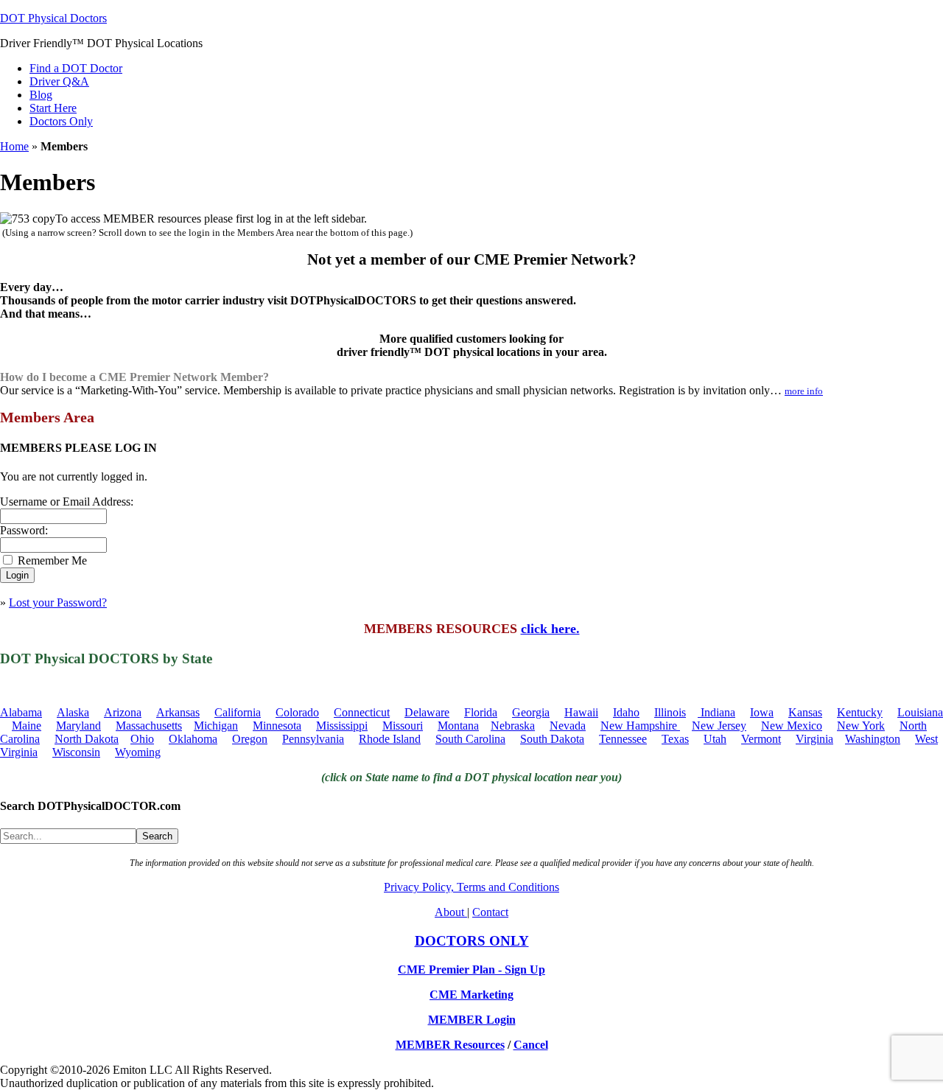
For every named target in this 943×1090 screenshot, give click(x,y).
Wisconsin (76, 752)
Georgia (531, 712)
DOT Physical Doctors (53, 18)
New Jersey (719, 725)
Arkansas (178, 712)
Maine (26, 725)
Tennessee (623, 739)
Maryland (78, 725)
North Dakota (87, 739)
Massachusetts (149, 725)
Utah (715, 739)
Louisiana (920, 712)
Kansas (805, 712)
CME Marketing (471, 994)
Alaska (73, 712)
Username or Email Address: (66, 501)
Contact (490, 912)
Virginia (814, 739)
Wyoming (138, 752)
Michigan (216, 725)
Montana (458, 725)
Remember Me (52, 560)
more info (804, 390)
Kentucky (860, 712)
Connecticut (362, 712)
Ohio (142, 739)
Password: (24, 530)
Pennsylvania (313, 739)
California (237, 712)
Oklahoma (193, 739)
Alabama (21, 712)
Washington (872, 739)
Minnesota (277, 725)
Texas (675, 739)
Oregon (249, 739)
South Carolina (470, 739)
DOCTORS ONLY (472, 940)
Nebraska (513, 725)
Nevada (568, 725)
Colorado (297, 712)
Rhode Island (390, 739)
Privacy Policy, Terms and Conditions (471, 887)
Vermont (761, 739)
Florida (480, 712)
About (451, 912)
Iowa (762, 712)
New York (861, 725)
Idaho (626, 712)
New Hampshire (640, 725)
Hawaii (581, 712)
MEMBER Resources (450, 1044)
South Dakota (552, 739)
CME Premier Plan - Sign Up (471, 969)
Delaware (426, 712)
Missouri (402, 725)
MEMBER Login (472, 1019)
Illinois (670, 712)
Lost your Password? (58, 602)
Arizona (122, 712)
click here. (550, 628)
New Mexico (791, 725)
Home (14, 146)
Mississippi (342, 725)
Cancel (530, 1044)
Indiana (716, 712)
